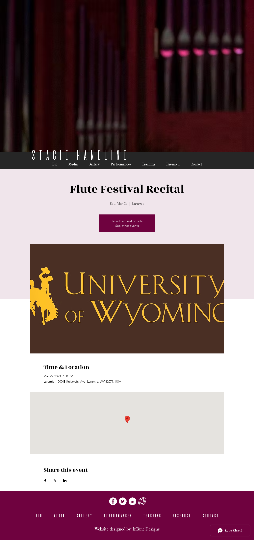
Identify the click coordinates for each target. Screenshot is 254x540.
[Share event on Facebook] (45, 480)
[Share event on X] (55, 480)
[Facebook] (113, 501)
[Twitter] (123, 501)
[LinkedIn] (132, 501)
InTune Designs (146, 529)
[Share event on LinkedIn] (65, 480)
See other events (127, 226)
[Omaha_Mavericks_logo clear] (142, 501)
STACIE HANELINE (79, 155)
